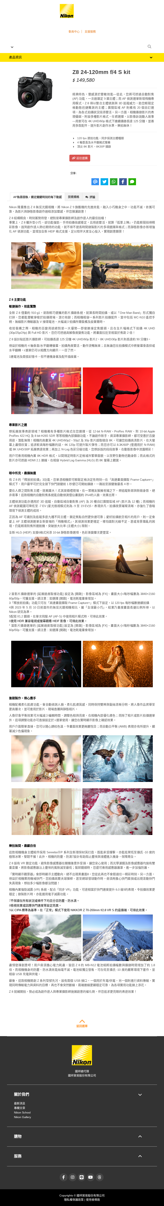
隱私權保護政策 (74, 1199)
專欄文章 (19, 1108)
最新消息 (19, 1103)
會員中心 (74, 31)
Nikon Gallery (22, 1117)
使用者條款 (93, 1199)
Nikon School (22, 1112)
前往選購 (82, 158)
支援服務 (90, 31)
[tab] (37, 197)
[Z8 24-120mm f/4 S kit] (35, 89)
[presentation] (37, 197)
